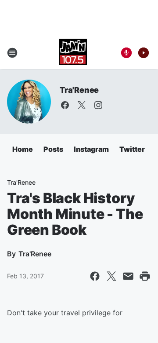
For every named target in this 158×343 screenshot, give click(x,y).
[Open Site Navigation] (12, 52)
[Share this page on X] (111, 276)
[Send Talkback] (126, 52)
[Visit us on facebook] (65, 105)
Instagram (91, 149)
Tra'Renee (79, 90)
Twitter (132, 149)
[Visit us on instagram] (98, 105)
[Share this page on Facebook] (95, 276)
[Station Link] (73, 53)
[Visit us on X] (81, 105)
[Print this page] (145, 276)
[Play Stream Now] (143, 52)
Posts (53, 149)
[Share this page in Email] (128, 276)
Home (22, 149)
